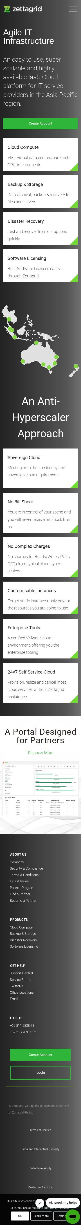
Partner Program (22, 888)
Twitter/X (17, 986)
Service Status (20, 980)
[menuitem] (71, 9)
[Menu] (71, 9)
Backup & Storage (25, 184)
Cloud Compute (23, 147)
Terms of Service (40, 1130)
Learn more (41, 1216)
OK (20, 1216)
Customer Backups (40, 1187)
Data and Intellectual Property (40, 1149)
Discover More (40, 752)
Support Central (21, 973)
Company (17, 862)
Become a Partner (23, 901)
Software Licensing (27, 258)
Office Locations (22, 993)
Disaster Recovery (26, 221)
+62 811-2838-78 (22, 1026)
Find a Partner (20, 894)
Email (14, 999)
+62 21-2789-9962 (23, 1032)
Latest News (19, 881)
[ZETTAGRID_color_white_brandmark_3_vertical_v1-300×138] (33, 9)
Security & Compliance (26, 868)
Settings (62, 1216)
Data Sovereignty (40, 1168)
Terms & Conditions (24, 875)
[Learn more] (74, 167)
